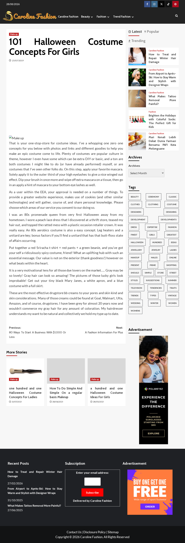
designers (136, 212)
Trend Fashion (122, 16)
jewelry (155, 250)
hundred (157, 242)
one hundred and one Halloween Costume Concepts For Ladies (25, 393)
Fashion (101, 16)
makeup (135, 257)
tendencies (156, 288)
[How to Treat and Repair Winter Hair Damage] (137, 56)
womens (135, 310)
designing (171, 212)
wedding (135, 303)
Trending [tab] (137, 41)
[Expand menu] (92, 16)
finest (134, 235)
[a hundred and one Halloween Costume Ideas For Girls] (107, 371)
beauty (135, 197)
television (136, 288)
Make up (14, 34)
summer (172, 280)
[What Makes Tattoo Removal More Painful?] (137, 98)
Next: (104, 330)
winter (154, 303)
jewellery (136, 250)
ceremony (153, 197)
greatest (172, 235)
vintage (172, 295)
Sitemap (113, 532)
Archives (134, 165)
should (135, 273)
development (138, 219)
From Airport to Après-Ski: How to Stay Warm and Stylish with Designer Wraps (35, 491)
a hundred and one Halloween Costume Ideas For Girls (106, 393)
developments (169, 219)
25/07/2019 (18, 60)
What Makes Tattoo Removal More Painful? (162, 100)
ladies (173, 250)
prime (153, 265)
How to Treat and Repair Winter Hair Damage (162, 58)
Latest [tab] (136, 31)
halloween (137, 242)
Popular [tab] (152, 31)
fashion (172, 227)
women (172, 303)
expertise (152, 227)
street (173, 273)
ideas (174, 242)
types (153, 295)
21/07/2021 (17, 401)
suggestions (153, 280)
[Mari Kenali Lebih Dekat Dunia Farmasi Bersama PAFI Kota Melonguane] (137, 141)
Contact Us (74, 532)
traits (173, 288)
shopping (171, 265)
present (135, 265)
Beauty (85, 16)
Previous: (37, 332)
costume (172, 204)
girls (152, 235)
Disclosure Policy (94, 532)
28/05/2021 (98, 401)
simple (148, 273)
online (173, 257)
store (160, 273)
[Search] (176, 16)
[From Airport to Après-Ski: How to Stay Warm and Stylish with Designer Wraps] (137, 77)
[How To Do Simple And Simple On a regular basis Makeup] (66, 371)
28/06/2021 (57, 401)
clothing (153, 204)
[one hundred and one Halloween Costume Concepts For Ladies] (25, 371)
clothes (135, 204)
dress (134, 227)
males (154, 257)
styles (134, 280)
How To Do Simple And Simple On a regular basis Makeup (66, 393)
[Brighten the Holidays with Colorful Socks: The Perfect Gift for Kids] (137, 119)
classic (173, 197)
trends (134, 295)
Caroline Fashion (68, 16)
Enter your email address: (92, 486)
